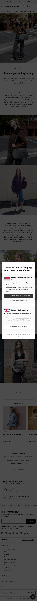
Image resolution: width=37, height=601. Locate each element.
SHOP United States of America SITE (18, 296)
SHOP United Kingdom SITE (18, 327)
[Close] (32, 264)
